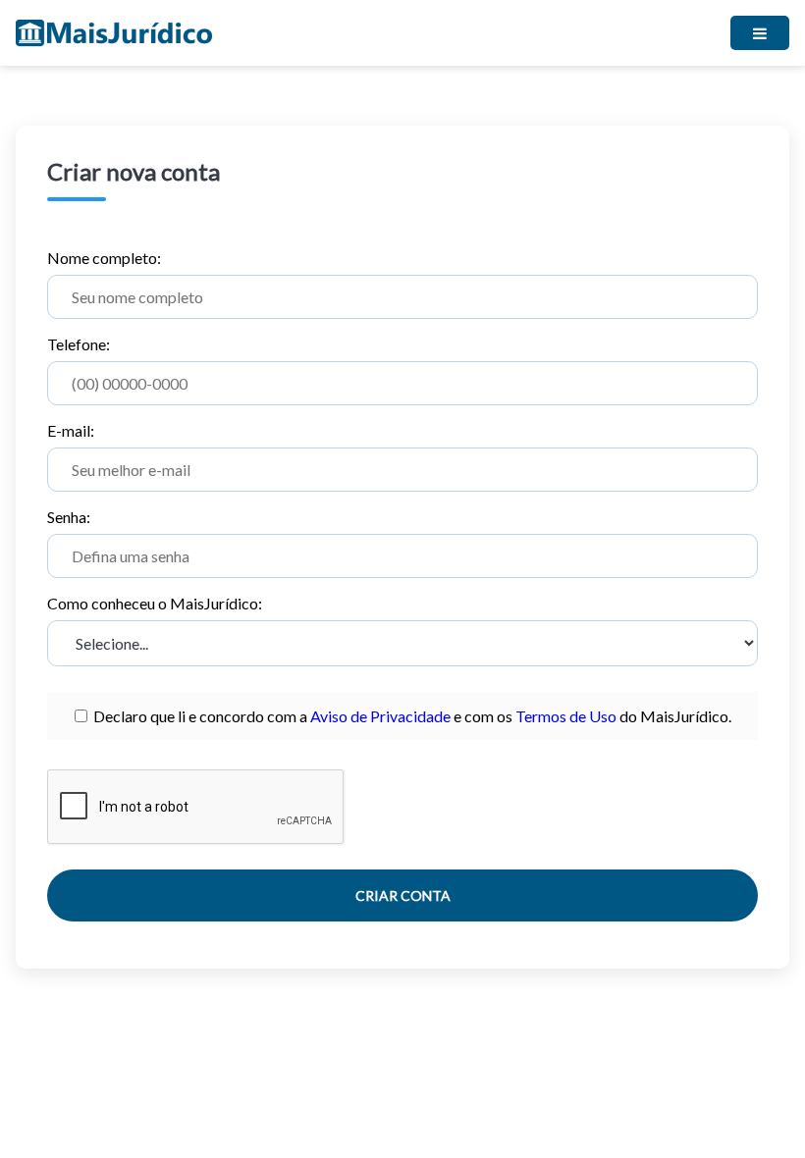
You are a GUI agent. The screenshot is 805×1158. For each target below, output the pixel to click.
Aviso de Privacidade (380, 716)
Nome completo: (104, 257)
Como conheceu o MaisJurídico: (154, 603)
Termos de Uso (566, 716)
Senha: (68, 516)
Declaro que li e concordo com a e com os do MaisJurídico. (409, 716)
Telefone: (78, 344)
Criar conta (403, 895)
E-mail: (70, 430)
